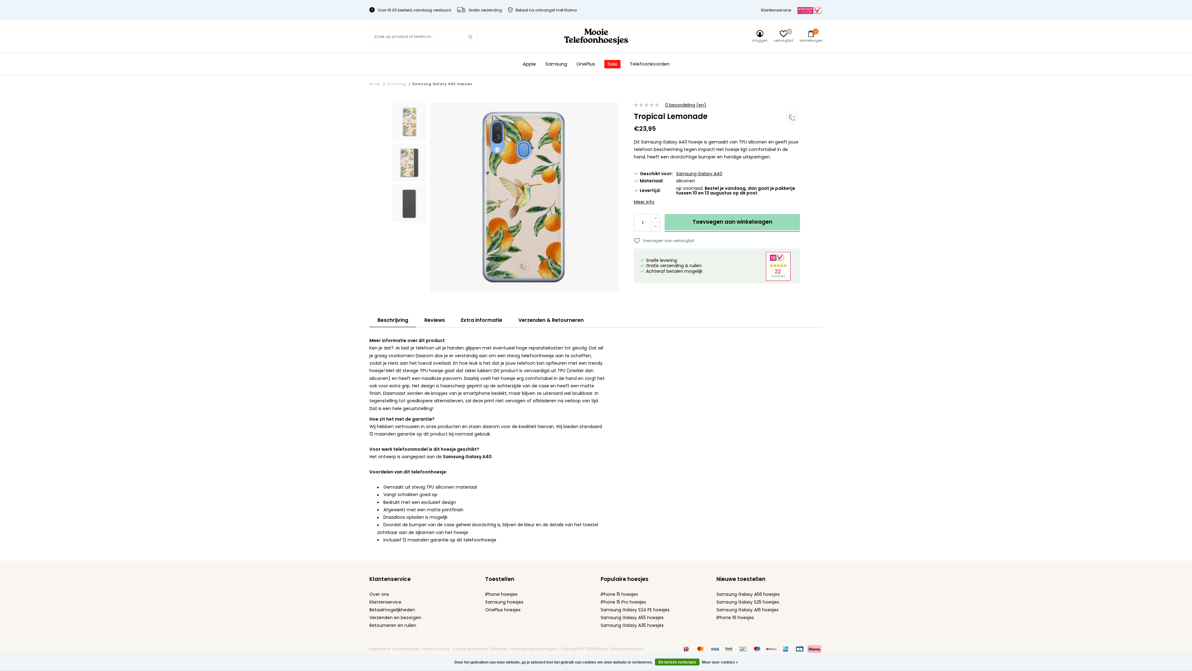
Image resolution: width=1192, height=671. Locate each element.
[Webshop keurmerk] (810, 10)
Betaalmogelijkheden (392, 610)
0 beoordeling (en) (685, 105)
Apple (529, 64)
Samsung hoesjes (504, 602)
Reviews (434, 320)
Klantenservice (776, 10)
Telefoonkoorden (650, 64)
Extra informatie (481, 320)
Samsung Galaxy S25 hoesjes (747, 602)
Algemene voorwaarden (394, 649)
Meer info (644, 202)
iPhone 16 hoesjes (735, 617)
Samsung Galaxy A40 (699, 174)
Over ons (379, 594)
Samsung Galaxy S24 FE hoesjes (635, 610)
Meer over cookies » (720, 662)
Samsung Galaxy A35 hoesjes (632, 625)
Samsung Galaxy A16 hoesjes (747, 610)
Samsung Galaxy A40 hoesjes (442, 84)
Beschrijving (392, 320)
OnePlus (585, 64)
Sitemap (499, 649)
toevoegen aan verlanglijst (668, 240)
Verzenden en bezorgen (395, 617)
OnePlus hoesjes (503, 610)
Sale (612, 64)
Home (375, 84)
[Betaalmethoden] (686, 649)
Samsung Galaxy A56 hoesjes (748, 594)
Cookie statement (470, 649)
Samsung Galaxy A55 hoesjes (632, 617)
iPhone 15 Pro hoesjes (623, 602)
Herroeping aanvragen (533, 649)
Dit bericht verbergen (677, 662)
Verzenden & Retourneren (551, 320)
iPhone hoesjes (501, 594)
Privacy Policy (435, 649)
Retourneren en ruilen (392, 625)
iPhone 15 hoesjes (619, 594)
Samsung (556, 64)
